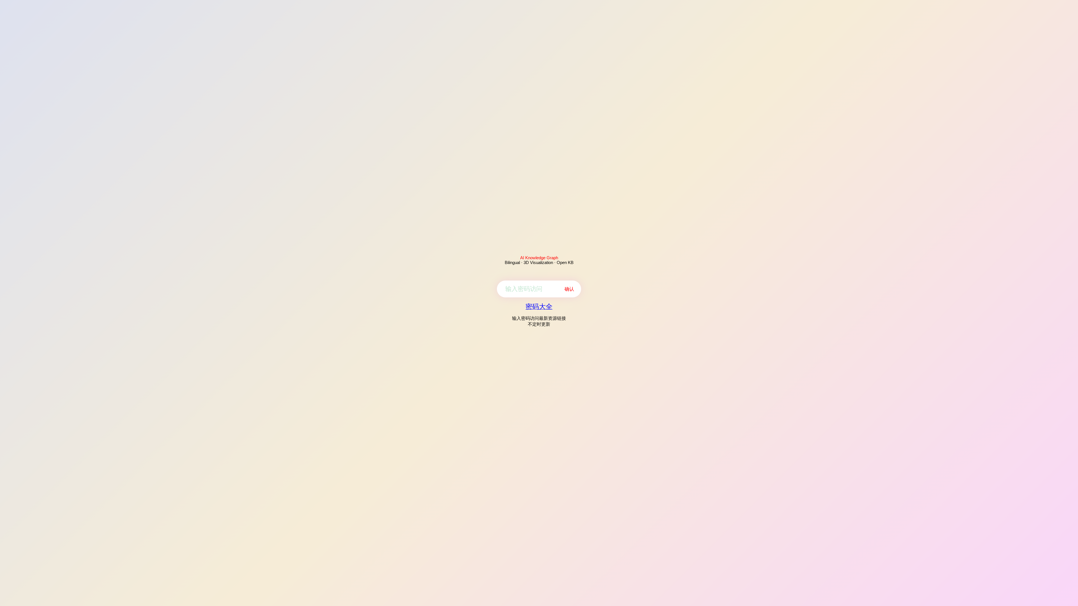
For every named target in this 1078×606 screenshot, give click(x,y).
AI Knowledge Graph (539, 257)
